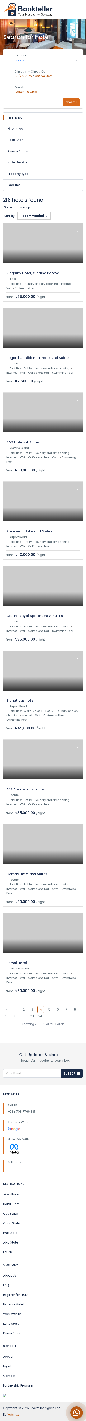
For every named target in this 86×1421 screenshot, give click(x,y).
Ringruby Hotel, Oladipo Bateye (32, 273)
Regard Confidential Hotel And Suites (37, 357)
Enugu (7, 1252)
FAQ (6, 1285)
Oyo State (10, 1214)
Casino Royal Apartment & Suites (34, 615)
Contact (9, 1376)
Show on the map (17, 207)
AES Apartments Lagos (25, 789)
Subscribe (72, 1073)
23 (32, 1016)
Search (71, 102)
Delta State (11, 1204)
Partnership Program (18, 1385)
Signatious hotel (20, 700)
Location (21, 55)
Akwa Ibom (11, 1194)
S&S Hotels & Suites (23, 442)
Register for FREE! (15, 1295)
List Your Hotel (13, 1304)
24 (40, 1016)
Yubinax (13, 1414)
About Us (9, 1275)
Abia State (10, 1242)
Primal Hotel (16, 962)
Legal (7, 1366)
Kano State (11, 1323)
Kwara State (12, 1333)
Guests (20, 87)
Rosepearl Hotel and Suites (29, 531)
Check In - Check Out (31, 71)
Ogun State (11, 1223)
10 (14, 1016)
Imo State (10, 1233)
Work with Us (12, 1314)
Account (9, 1357)
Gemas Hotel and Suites (26, 874)
